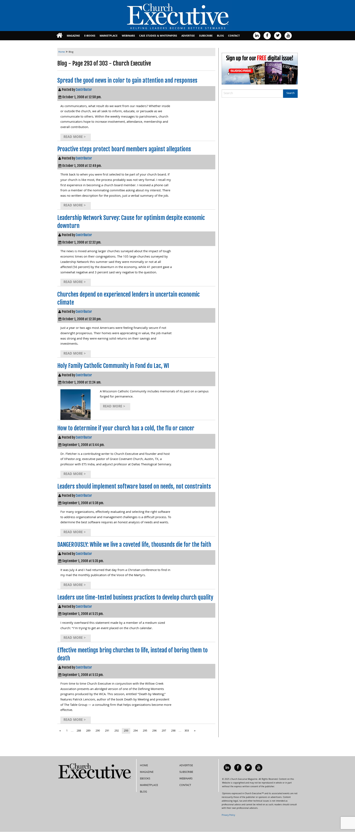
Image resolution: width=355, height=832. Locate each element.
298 (173, 731)
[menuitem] (59, 35)
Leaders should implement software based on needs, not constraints (134, 486)
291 (107, 731)
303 (186, 731)
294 (135, 731)
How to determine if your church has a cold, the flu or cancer (125, 428)
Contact (234, 36)
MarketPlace (109, 36)
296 (154, 731)
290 (98, 731)
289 (88, 731)
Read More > (74, 137)
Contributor (84, 90)
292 (116, 731)
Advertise (188, 36)
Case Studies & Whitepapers (158, 36)
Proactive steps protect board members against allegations (124, 149)
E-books (89, 36)
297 (164, 731)
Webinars (128, 36)
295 (145, 731)
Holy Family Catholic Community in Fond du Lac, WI (113, 365)
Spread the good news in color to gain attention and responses (127, 80)
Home (144, 765)
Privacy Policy (228, 815)
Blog (220, 36)
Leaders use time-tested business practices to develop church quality (135, 597)
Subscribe (206, 36)
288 (79, 731)
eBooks (145, 779)
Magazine (73, 36)
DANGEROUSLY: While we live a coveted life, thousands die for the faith (134, 544)
